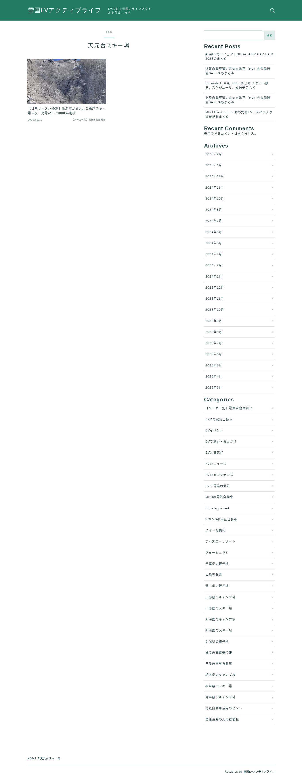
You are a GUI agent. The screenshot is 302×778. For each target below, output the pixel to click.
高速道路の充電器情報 (222, 719)
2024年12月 (214, 176)
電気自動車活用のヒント (223, 708)
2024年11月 (214, 187)
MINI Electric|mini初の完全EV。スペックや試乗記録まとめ (238, 114)
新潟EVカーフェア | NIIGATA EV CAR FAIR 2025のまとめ (239, 56)
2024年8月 (213, 209)
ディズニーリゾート (220, 541)
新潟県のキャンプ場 (220, 619)
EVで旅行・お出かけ (221, 441)
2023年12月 (214, 287)
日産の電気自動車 (218, 663)
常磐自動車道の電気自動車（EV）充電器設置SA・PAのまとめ (237, 71)
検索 (270, 35)
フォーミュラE (216, 552)
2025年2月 (213, 154)
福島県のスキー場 (218, 686)
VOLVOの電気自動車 (221, 519)
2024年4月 (213, 254)
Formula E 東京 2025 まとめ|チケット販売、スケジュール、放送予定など (237, 85)
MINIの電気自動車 (219, 497)
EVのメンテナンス (219, 475)
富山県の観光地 (217, 586)
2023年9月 (213, 321)
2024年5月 (213, 243)
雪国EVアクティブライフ (64, 10)
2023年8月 (213, 332)
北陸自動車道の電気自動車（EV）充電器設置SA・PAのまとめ (237, 100)
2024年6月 (213, 232)
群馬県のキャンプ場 (220, 697)
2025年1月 (213, 165)
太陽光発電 (213, 575)
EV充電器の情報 (217, 486)
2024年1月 (213, 276)
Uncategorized (217, 508)
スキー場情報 (215, 530)
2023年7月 (213, 343)
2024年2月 (213, 265)
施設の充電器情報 (218, 652)
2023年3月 (213, 387)
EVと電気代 (214, 452)
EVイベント (214, 430)
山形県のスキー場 (218, 608)
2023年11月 (214, 298)
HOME (32, 758)
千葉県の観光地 (217, 563)
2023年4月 (213, 376)
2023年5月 (213, 365)
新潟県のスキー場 (218, 630)
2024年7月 (213, 220)
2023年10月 (214, 309)
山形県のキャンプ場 (220, 597)
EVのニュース (215, 464)
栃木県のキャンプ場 (220, 674)
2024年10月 (214, 198)
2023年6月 (213, 354)
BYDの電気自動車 (219, 419)
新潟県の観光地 (217, 641)
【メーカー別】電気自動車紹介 (228, 408)
